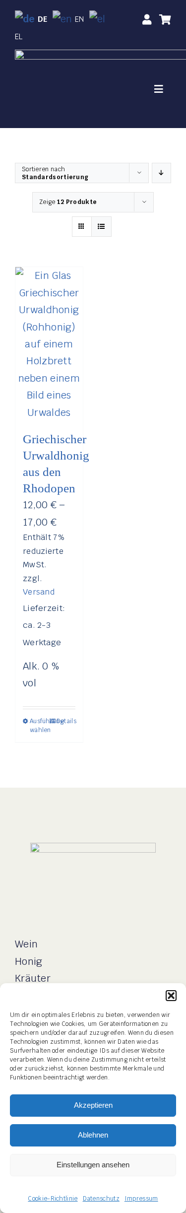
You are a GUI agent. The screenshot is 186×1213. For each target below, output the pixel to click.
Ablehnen (93, 1135)
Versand (39, 592)
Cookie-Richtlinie (52, 1199)
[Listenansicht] (101, 226)
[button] (171, 996)
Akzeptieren (93, 1105)
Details (66, 721)
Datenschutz (101, 1199)
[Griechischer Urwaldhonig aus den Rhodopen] (49, 344)
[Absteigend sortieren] (161, 173)
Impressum (141, 1199)
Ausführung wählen (39, 725)
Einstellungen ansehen (93, 1164)
